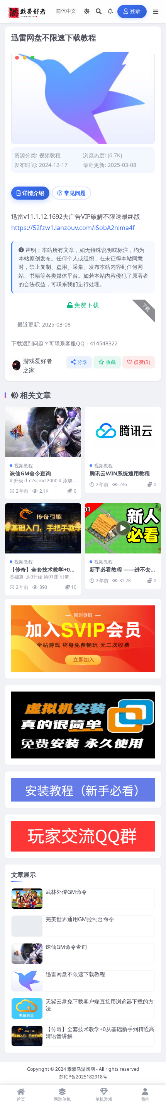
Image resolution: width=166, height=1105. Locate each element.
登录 (135, 11)
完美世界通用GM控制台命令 (80, 919)
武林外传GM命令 (66, 891)
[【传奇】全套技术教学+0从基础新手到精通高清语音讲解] (43, 528)
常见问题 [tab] (75, 193)
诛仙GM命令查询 (30, 473)
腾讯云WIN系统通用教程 (120, 473)
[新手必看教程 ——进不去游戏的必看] (123, 528)
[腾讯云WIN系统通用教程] (123, 432)
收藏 (111, 362)
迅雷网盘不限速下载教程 (75, 974)
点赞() (142, 362)
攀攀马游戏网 (81, 1069)
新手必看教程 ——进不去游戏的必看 (123, 573)
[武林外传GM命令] (27, 898)
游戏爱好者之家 (37, 365)
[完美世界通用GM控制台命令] (27, 926)
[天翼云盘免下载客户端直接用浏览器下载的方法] (27, 1008)
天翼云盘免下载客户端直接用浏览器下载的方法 (100, 1005)
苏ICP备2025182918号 (83, 1076)
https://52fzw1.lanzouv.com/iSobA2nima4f (73, 227)
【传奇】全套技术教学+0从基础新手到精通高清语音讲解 (100, 1032)
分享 (82, 362)
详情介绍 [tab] (33, 193)
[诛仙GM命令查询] (43, 432)
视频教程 (50, 155)
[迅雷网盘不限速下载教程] (27, 981)
